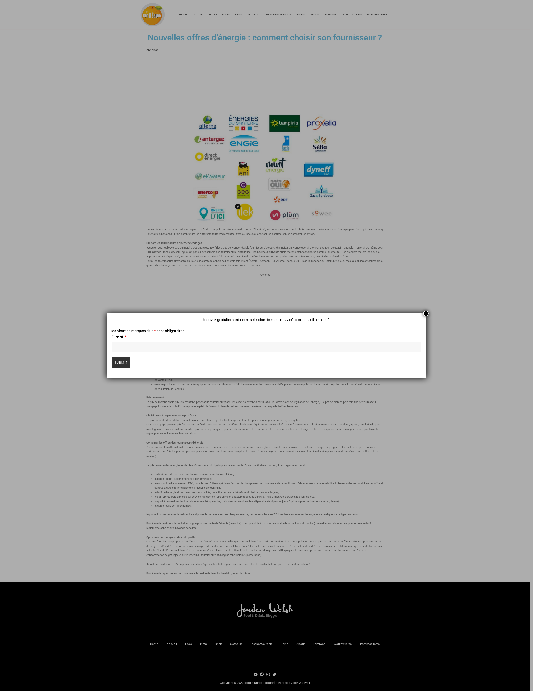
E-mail (119, 336)
